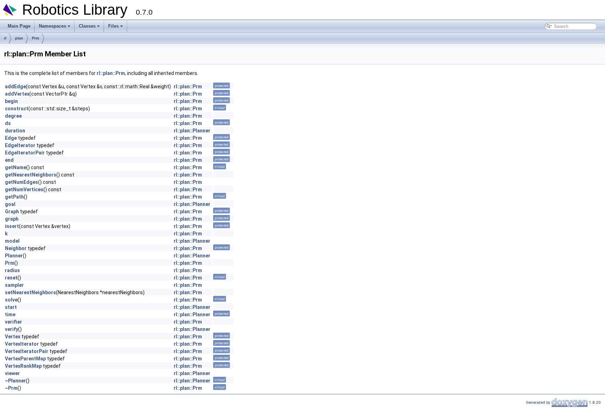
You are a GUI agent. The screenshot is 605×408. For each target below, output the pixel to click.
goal (10, 204)
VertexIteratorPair (26, 351)
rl (5, 38)
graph (12, 219)
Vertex (12, 336)
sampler (14, 285)
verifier (13, 322)
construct (16, 108)
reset (11, 278)
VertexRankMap (23, 366)
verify (11, 329)
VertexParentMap (25, 358)
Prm (35, 38)
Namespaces (52, 26)
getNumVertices (24, 189)
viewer (12, 373)
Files (113, 26)
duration (15, 130)
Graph (12, 211)
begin (11, 101)
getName (15, 167)
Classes (87, 26)
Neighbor (16, 248)
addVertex (17, 94)
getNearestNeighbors (30, 175)
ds (8, 123)
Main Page (19, 26)
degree (13, 116)
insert (12, 226)
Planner (14, 255)
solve (11, 300)
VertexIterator (22, 344)
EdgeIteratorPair (25, 152)
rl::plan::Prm (111, 73)
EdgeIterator (20, 145)
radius (12, 270)
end (9, 160)
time (10, 314)
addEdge (15, 86)
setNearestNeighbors (30, 292)
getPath (14, 197)
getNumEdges (21, 182)
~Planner (15, 380)
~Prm (11, 388)
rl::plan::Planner (192, 130)
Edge (11, 138)
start (11, 307)
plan (19, 38)
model (12, 241)
